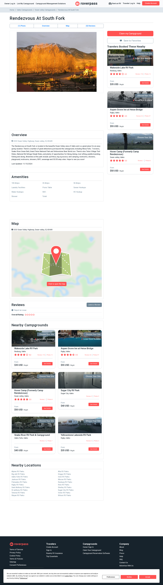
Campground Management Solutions (51, 4)
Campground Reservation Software (96, 553)
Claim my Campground (130, 33)
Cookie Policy (15, 556)
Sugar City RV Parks (66, 490)
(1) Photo (22, 26)
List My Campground (25, 4)
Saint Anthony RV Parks (21, 487)
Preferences (111, 577)
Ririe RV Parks (63, 485)
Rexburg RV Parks (65, 482)
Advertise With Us (126, 566)
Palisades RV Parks (19, 482)
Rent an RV (116, 3)
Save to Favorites (132, 40)
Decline (129, 577)
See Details (145, 83)
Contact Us (123, 563)
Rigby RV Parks (18, 485)
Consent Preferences (18, 565)
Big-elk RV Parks (18, 474)
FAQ (121, 559)
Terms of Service (16, 549)
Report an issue (20, 310)
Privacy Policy (15, 553)
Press (121, 553)
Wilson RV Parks (64, 495)
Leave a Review (94, 305)
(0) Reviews (90, 26)
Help (138, 3)
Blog (121, 550)
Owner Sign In (88, 547)
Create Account (151, 3)
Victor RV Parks (64, 493)
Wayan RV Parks (18, 495)
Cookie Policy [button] (68, 576)
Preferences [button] (23, 578)
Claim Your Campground (92, 550)
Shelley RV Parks (64, 487)
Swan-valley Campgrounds (45, 10)
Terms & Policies (16, 559)
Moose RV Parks (64, 479)
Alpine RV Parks (18, 471)
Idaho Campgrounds (24, 10)
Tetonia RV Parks (18, 493)
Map (67, 26)
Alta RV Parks (63, 471)
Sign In (49, 550)
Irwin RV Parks (63, 477)
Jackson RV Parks (19, 479)
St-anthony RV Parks (19, 490)
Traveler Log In (129, 3)
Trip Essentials (52, 556)
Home (12, 10)
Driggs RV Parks (64, 474)
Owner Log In (9, 4)
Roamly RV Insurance (54, 553)
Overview (45, 26)
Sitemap (13, 562)
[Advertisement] (57, 112)
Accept (147, 577)
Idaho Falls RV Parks (20, 477)
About (121, 547)
